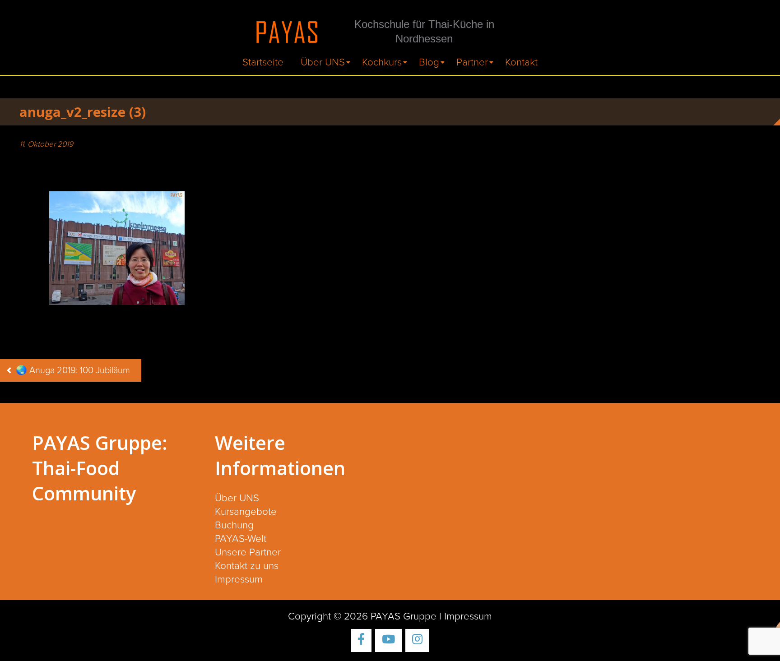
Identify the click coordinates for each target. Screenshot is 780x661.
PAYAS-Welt (240, 539)
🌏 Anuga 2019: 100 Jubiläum (73, 370)
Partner (472, 62)
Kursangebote (246, 512)
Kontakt (521, 62)
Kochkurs (382, 62)
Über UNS (323, 62)
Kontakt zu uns (247, 566)
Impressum (239, 579)
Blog (429, 62)
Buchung (234, 525)
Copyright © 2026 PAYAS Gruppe (362, 616)
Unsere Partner (248, 552)
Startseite (262, 62)
